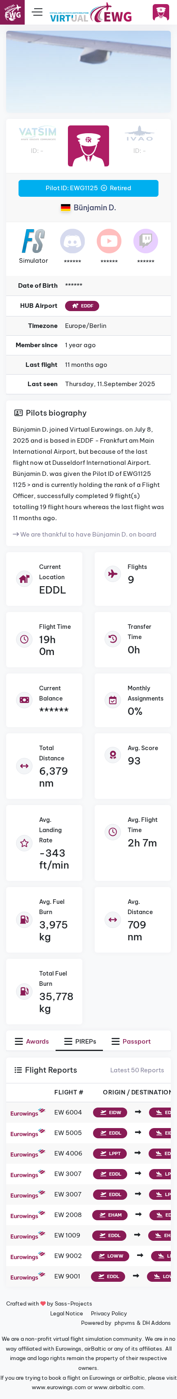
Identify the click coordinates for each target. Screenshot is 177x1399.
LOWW (114, 1256)
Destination (152, 1092)
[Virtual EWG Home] (90, 12)
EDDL (52, 590)
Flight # (69, 1092)
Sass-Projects (73, 1303)
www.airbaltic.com (119, 1387)
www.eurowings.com (59, 1387)
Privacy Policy (109, 1313)
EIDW (114, 1112)
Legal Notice (66, 1313)
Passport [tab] (136, 1041)
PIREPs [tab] (85, 1041)
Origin (114, 1092)
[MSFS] (33, 240)
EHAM (114, 1215)
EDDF (86, 306)
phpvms (124, 1322)
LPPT (114, 1153)
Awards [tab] (37, 1041)
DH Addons (156, 1322)
